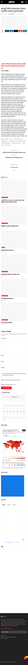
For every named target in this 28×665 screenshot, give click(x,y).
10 (4, 408)
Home (2, 6)
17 (4, 411)
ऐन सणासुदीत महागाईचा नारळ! (7, 298)
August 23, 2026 (4, 276)
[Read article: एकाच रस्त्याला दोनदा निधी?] (14, 312)
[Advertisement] (14, 48)
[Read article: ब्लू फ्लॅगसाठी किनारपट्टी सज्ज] (14, 239)
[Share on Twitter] (16, 31)
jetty (11, 139)
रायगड (6, 6)
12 (10, 408)
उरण (8, 6)
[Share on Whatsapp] (7, 31)
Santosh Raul (12, 14)
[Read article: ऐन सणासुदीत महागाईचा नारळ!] (14, 287)
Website (3, 367)
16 (23, 408)
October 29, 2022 (20, 14)
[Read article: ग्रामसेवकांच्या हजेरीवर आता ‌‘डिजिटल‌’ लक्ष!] (14, 263)
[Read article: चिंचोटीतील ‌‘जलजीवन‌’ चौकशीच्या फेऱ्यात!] (14, 215)
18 (7, 411)
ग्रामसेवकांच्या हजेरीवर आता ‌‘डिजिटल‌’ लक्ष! (10, 274)
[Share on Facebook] (11, 31)
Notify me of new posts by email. (8, 384)
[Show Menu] (1, 2)
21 (17, 411)
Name (3, 355)
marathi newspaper (6, 143)
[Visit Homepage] (11, 2)
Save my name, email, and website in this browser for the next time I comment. (14, 374)
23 (23, 411)
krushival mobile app (17, 139)
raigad (23, 143)
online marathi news (16, 143)
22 (20, 411)
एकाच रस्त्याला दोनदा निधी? (6, 322)
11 (7, 408)
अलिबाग (3, 247)
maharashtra (4, 141)
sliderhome (4, 197)
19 (10, 411)
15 (20, 408)
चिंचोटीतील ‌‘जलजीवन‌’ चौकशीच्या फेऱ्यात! (9, 226)
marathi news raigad (20, 141)
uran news (7, 145)
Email (2, 361)
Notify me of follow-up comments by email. (10, 380)
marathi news (12, 141)
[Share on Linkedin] (25, 31)
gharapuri (6, 139)
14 (17, 408)
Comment (3, 338)
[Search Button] (26, 2)
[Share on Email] (20, 31)
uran (3, 145)
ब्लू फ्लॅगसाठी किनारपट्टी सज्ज (7, 250)
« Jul (3, 419)
